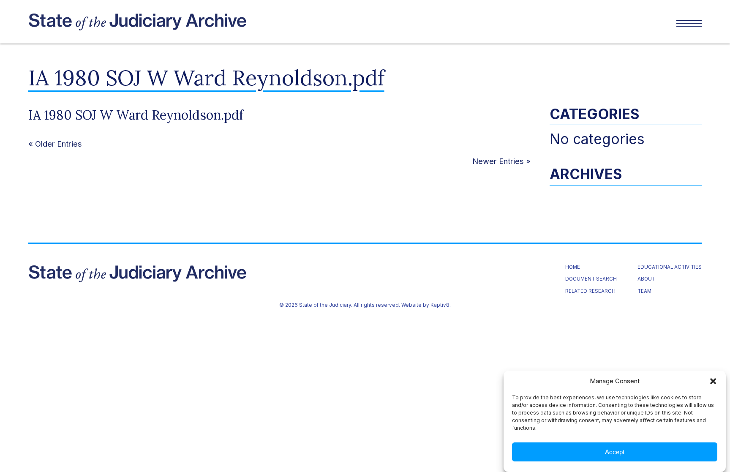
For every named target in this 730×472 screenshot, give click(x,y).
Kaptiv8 (439, 305)
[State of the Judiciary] (196, 22)
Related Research (590, 291)
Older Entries (58, 143)
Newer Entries (498, 161)
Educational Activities (669, 267)
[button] (713, 381)
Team (644, 291)
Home (572, 267)
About (646, 279)
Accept (614, 452)
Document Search (591, 279)
